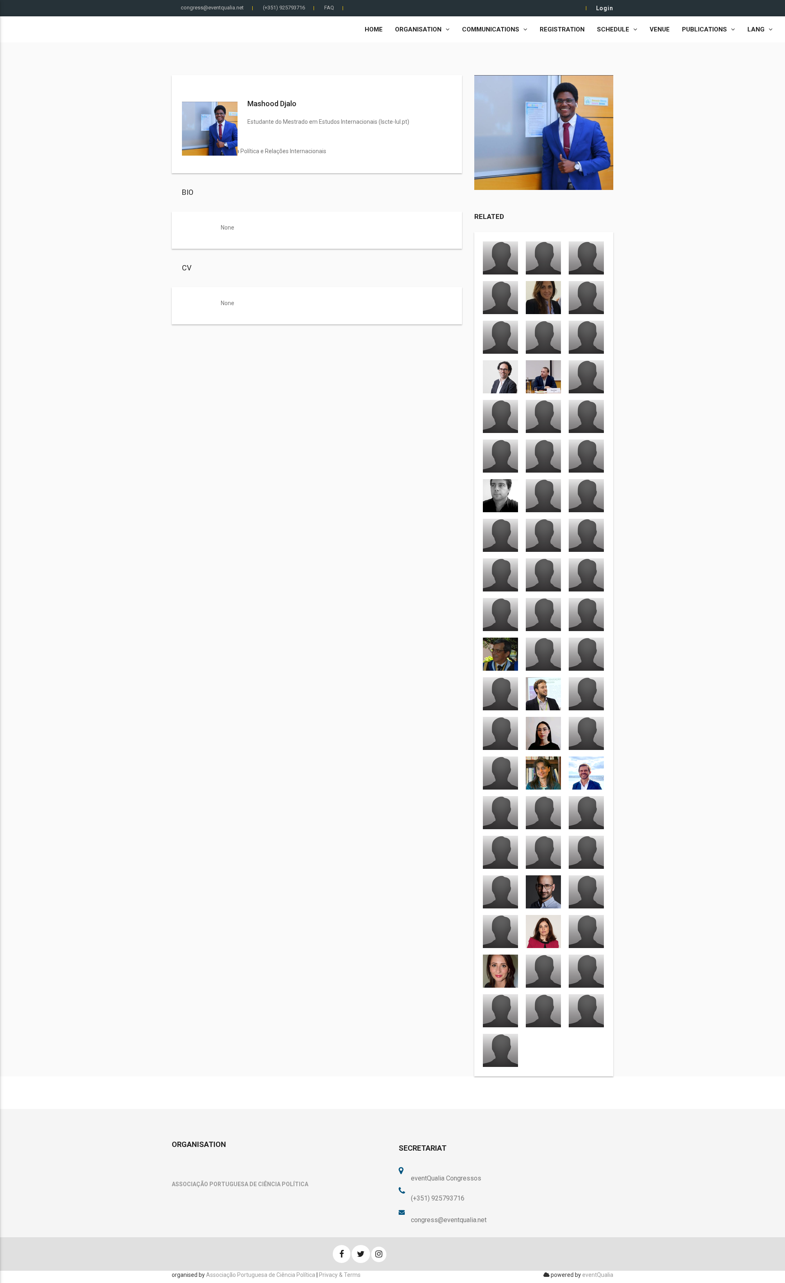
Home (374, 29)
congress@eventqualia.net (212, 7)
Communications (490, 29)
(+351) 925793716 (284, 7)
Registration (562, 29)
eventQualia (597, 1275)
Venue (660, 29)
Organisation (418, 29)
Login (604, 8)
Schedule (613, 29)
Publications (704, 29)
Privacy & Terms (340, 1275)
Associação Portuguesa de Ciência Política (260, 1275)
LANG (756, 29)
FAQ (329, 7)
